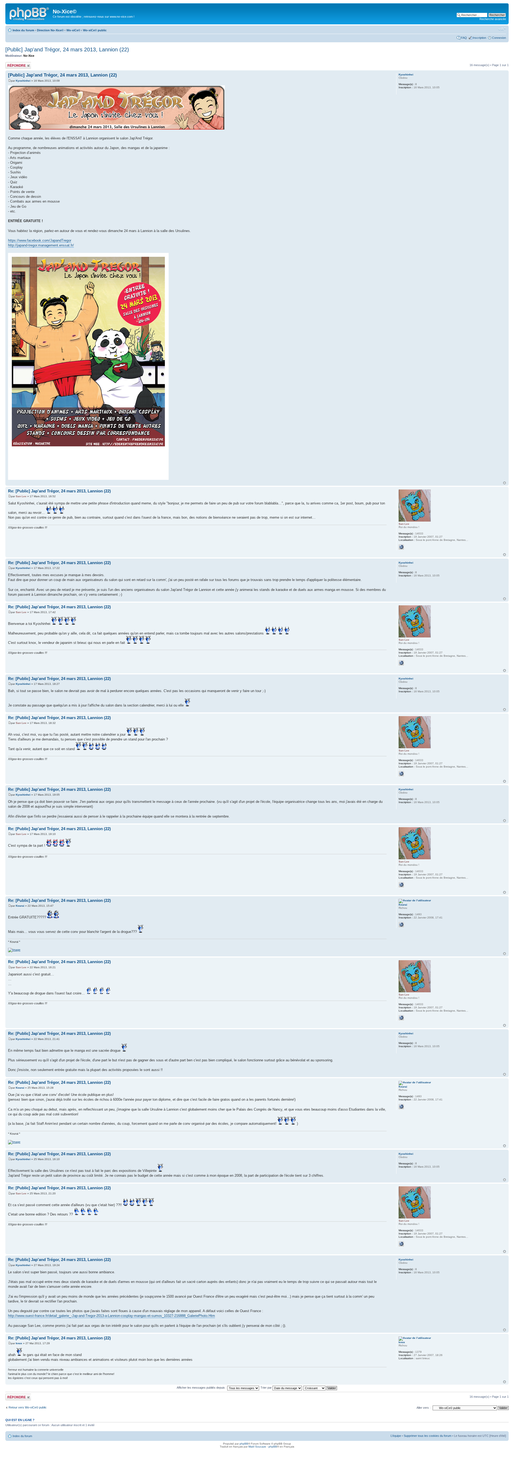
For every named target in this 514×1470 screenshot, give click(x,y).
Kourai (20, 905)
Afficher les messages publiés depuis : (202, 1387)
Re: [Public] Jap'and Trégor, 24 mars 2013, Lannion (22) (59, 491)
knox (19, 1343)
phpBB (244, 1443)
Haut (504, 482)
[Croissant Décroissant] (320, 1387)
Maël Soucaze (257, 1446)
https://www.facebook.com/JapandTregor (39, 240)
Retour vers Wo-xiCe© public (28, 1407)
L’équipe (396, 1435)
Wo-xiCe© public (95, 30)
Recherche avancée (492, 19)
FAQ (464, 37)
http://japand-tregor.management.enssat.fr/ (41, 245)
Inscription (479, 37)
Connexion (499, 37)
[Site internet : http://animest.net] (401, 924)
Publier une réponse (12, 65)
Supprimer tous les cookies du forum (427, 1435)
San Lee (21, 496)
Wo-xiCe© (73, 30)
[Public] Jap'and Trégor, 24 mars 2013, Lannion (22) (67, 49)
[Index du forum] (30, 13)
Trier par (266, 1387)
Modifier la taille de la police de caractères (502, 29)
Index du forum (23, 30)
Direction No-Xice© (50, 30)
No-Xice (28, 55)
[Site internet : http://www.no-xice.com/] (401, 547)
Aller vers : (423, 1407)
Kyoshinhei (23, 80)
